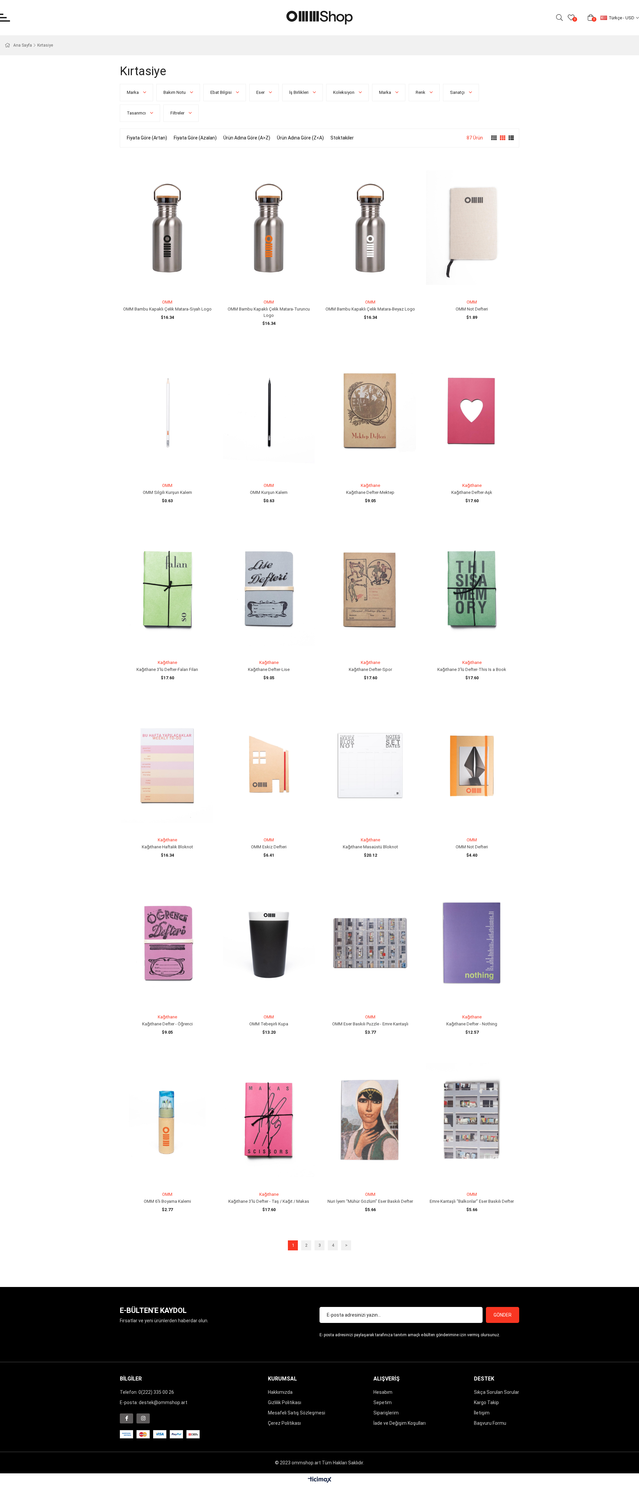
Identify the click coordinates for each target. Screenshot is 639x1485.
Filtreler (177, 112)
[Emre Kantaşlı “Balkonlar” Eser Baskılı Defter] (472, 1120)
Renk (421, 92)
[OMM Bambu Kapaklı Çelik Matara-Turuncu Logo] (269, 228)
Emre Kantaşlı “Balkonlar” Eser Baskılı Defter (472, 1201)
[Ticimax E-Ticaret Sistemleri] (319, 1480)
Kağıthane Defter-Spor (370, 669)
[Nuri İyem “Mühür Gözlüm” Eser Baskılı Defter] (370, 1120)
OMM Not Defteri (472, 309)
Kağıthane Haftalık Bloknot (167, 846)
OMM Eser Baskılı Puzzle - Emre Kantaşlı (370, 1023)
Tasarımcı (137, 112)
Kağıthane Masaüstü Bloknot (370, 846)
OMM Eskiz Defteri (269, 846)
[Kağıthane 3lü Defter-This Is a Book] (472, 588)
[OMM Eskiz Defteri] (269, 765)
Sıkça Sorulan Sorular (496, 1392)
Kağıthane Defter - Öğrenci (167, 1023)
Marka (133, 92)
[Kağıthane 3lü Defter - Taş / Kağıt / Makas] (269, 1120)
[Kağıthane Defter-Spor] (370, 588)
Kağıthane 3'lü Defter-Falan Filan (167, 669)
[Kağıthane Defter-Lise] (269, 588)
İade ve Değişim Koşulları (399, 1423)
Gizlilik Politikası (284, 1402)
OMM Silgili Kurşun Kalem (167, 492)
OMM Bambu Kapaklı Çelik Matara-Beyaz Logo (370, 309)
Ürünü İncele (175, 284)
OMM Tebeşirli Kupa (268, 1023)
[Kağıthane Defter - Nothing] (472, 943)
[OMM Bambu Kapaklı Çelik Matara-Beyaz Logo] (370, 228)
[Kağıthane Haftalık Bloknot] (167, 765)
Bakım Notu (175, 92)
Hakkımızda (280, 1392)
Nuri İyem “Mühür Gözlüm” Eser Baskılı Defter (370, 1201)
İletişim (482, 1412)
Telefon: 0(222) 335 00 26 (147, 1392)
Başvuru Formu (490, 1423)
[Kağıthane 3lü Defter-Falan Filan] (167, 588)
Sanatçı (458, 92)
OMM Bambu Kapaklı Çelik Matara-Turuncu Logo (269, 312)
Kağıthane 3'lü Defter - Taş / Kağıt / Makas (268, 1201)
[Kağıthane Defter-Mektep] (370, 411)
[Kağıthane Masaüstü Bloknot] (370, 765)
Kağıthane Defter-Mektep (370, 492)
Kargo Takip (486, 1402)
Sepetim (382, 1402)
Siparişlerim (386, 1412)
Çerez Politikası (284, 1423)
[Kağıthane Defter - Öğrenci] (167, 943)
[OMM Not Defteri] (472, 228)
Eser (261, 92)
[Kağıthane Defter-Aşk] (472, 411)
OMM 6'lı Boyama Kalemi (167, 1201)
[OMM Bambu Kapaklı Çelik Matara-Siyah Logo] (167, 228)
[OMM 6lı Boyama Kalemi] (167, 1120)
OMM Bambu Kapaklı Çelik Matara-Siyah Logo (167, 309)
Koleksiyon (344, 92)
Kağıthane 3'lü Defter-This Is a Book (471, 669)
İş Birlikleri (299, 92)
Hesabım (382, 1392)
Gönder (503, 1315)
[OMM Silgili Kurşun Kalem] (167, 411)
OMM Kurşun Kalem (269, 492)
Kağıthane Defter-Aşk (471, 492)
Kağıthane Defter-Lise (269, 669)
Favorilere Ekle (160, 284)
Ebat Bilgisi (221, 92)
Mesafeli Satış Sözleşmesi (296, 1412)
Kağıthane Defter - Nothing (471, 1023)
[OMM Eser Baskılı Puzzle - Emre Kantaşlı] (370, 943)
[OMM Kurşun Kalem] (269, 411)
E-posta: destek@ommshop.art (153, 1402)
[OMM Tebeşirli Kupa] (269, 943)
